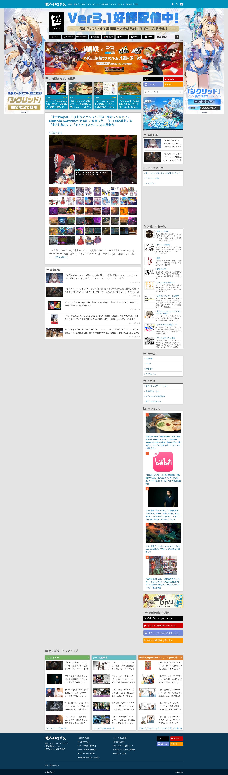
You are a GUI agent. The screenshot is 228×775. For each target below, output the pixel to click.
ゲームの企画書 (120, 737)
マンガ (113, 4)
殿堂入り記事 (79, 4)
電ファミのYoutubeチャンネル (161, 625)
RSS (169, 84)
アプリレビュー (152, 374)
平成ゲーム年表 (120, 753)
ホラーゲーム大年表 (87, 753)
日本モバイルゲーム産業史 (124, 749)
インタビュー (93, 4)
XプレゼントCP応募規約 (155, 396)
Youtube (171, 79)
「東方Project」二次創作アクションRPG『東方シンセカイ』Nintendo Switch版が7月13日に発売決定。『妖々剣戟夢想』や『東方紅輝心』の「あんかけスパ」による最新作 (90, 121)
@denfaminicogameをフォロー (162, 618)
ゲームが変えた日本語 (87, 749)
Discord (151, 84)
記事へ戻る (56, 132)
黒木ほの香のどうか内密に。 (90, 757)
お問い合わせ (49, 772)
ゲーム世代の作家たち (87, 745)
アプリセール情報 (152, 178)
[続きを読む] (61, 257)
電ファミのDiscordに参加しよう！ (164, 632)
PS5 (136, 4)
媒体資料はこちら (152, 391)
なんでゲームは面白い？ (123, 745)
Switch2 (129, 4)
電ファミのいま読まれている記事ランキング (163, 173)
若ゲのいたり (84, 741)
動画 (70, 4)
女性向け (149, 368)
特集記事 (104, 4)
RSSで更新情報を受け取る (160, 640)
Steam (121, 4)
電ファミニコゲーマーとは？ (157, 386)
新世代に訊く (119, 741)
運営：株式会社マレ (153, 401)
